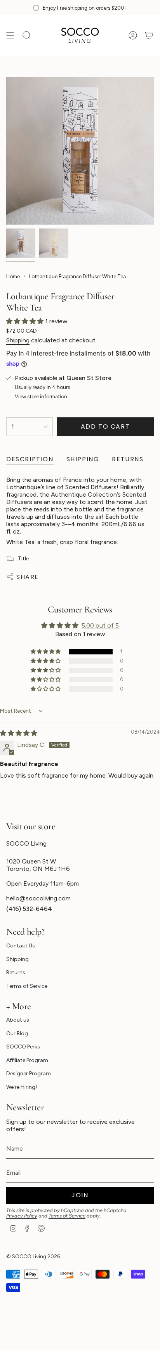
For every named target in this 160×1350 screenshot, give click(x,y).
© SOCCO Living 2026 (33, 1256)
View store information (41, 396)
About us (17, 1020)
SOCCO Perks (23, 1046)
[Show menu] (10, 35)
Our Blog (17, 1033)
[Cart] (149, 35)
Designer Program (28, 1073)
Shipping (18, 340)
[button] (25, 321)
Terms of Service (26, 986)
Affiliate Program (27, 1060)
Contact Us (20, 945)
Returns (15, 972)
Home (13, 276)
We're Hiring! (21, 1087)
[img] (18, 733)
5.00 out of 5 (100, 625)
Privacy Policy (21, 1216)
